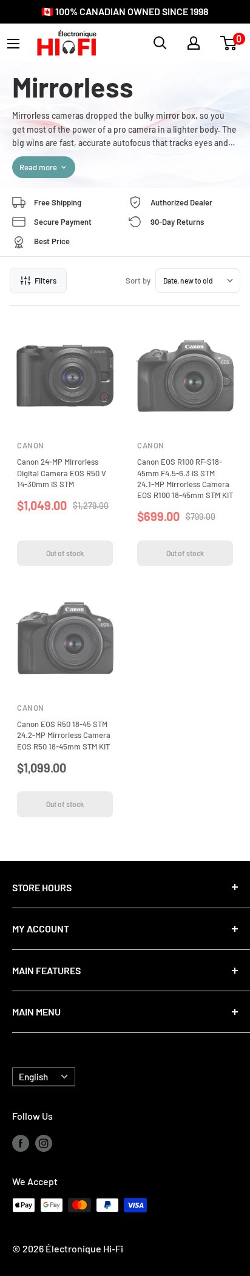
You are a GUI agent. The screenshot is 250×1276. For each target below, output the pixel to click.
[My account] (193, 43)
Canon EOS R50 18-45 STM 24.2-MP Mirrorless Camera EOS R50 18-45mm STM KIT (63, 735)
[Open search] (160, 43)
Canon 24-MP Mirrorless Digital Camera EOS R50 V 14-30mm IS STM (61, 472)
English (33, 1076)
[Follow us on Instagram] (43, 1142)
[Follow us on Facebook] (20, 1142)
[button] (228, 43)
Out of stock (65, 553)
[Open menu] (13, 43)
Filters (45, 280)
